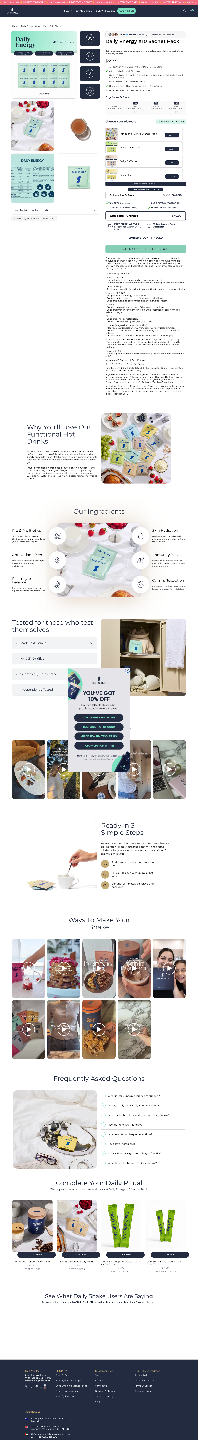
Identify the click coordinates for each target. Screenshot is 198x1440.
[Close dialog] (127, 670)
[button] (99, 717)
